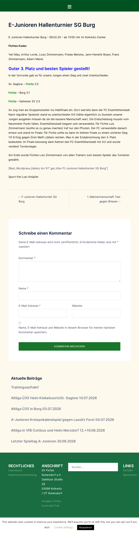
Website (77, 305)
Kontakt (128, 470)
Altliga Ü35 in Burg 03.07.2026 (36, 409)
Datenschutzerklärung (22, 475)
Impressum (15, 470)
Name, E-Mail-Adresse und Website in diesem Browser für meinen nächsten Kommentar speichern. (67, 330)
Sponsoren (130, 475)
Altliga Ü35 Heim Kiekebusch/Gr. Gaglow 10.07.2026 (54, 398)
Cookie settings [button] (63, 527)
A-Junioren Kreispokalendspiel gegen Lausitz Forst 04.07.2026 (62, 420)
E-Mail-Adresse (30, 305)
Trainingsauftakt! (25, 387)
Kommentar (27, 258)
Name (23, 288)
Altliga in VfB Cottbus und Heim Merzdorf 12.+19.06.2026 (58, 430)
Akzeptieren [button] (85, 527)
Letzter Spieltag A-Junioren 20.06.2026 (43, 441)
